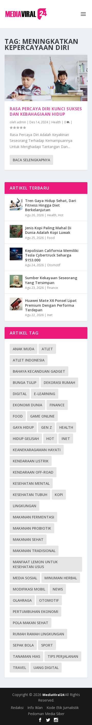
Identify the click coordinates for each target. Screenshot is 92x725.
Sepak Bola (23, 645)
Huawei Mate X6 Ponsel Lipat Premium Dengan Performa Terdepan (51, 305)
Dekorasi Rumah (59, 382)
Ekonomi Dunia (27, 404)
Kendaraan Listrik (31, 461)
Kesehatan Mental (31, 483)
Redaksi (17, 707)
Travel (19, 667)
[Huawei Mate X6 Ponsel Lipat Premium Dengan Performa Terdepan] (16, 304)
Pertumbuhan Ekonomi (35, 611)
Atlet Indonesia (28, 360)
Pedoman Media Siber (46, 713)
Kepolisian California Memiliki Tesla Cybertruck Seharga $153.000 (51, 255)
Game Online (42, 416)
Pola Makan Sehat (30, 622)
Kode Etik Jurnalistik (63, 707)
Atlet (47, 348)
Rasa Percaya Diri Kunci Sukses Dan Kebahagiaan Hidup (46, 111)
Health (56, 122)
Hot (60, 215)
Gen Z (46, 427)
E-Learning (44, 393)
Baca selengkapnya (31, 159)
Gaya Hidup (23, 427)
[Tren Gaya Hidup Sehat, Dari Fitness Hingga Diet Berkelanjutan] (16, 204)
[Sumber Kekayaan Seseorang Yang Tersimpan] (16, 281)
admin (21, 122)
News (58, 589)
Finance (52, 288)
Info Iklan (35, 707)
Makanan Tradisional (34, 550)
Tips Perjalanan (63, 656)
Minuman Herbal (60, 577)
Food (51, 238)
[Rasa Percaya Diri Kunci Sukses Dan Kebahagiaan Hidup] (46, 78)
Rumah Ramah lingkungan (38, 634)
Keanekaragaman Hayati (37, 449)
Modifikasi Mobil (29, 589)
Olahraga (22, 600)
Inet (49, 315)
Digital (20, 393)
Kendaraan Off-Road (33, 472)
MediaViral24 (53, 694)
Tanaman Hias (26, 656)
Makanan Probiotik (32, 528)
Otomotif (53, 265)
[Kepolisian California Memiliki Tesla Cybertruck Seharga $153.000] (16, 254)
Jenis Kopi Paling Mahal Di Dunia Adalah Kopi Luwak (48, 230)
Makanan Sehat (28, 539)
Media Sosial (25, 577)
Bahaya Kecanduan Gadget (39, 371)
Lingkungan (24, 505)
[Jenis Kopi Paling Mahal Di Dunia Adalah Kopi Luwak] (16, 231)
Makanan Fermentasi (33, 517)
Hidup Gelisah (26, 438)
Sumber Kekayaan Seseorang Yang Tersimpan (51, 280)
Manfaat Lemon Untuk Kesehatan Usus (35, 564)
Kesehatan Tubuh (30, 494)
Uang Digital (46, 667)
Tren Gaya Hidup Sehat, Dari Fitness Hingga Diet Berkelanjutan (50, 205)
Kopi (59, 494)
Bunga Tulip (24, 382)
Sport (47, 645)
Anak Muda (23, 348)
